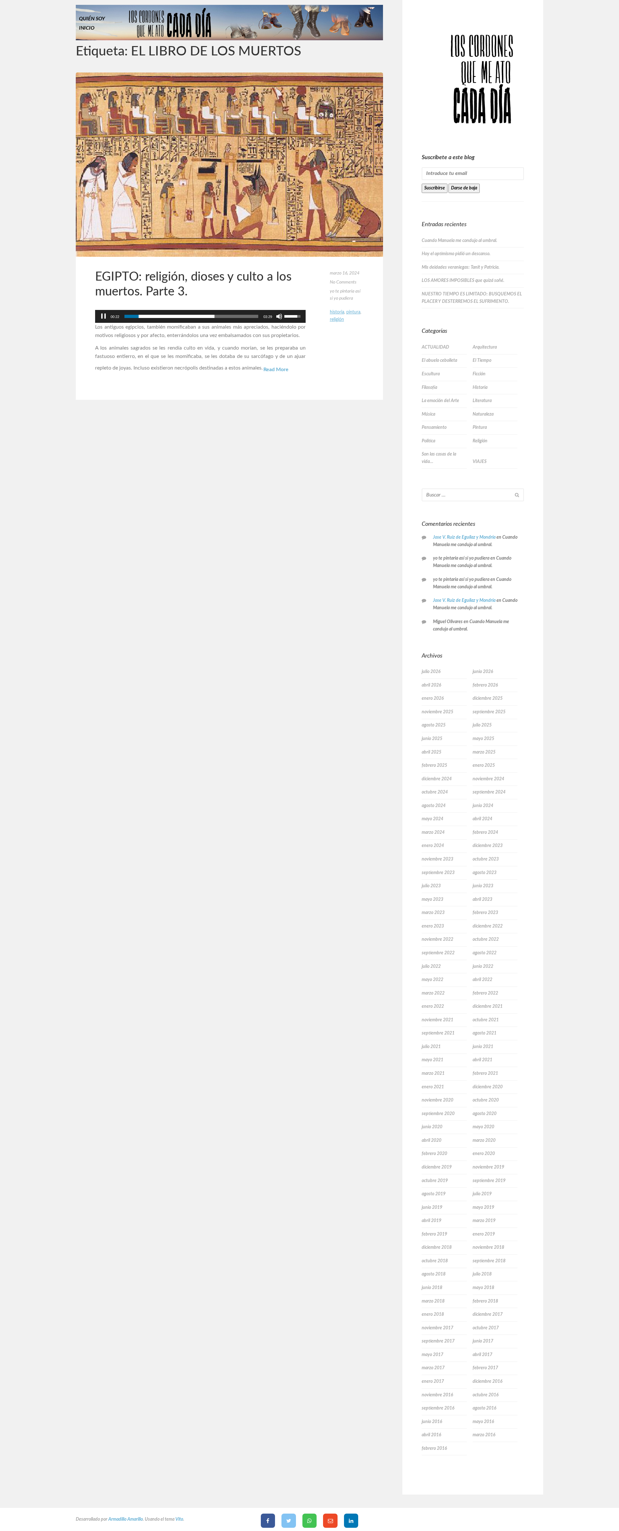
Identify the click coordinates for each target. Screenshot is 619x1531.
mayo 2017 (432, 1355)
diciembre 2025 (488, 698)
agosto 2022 (484, 953)
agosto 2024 (434, 806)
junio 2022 (483, 966)
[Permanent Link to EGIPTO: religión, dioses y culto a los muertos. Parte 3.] (229, 164)
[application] (200, 316)
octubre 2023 (486, 859)
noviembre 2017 (437, 1328)
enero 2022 (433, 1006)
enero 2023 (433, 926)
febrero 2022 (485, 993)
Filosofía (429, 387)
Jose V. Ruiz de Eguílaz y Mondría (464, 537)
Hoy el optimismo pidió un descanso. (456, 254)
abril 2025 (431, 752)
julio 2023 (431, 886)
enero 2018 (433, 1314)
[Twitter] (288, 1521)
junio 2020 (432, 1127)
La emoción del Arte (440, 401)
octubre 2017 (486, 1328)
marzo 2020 (484, 1140)
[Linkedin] (351, 1521)
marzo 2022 (433, 993)
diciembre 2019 (437, 1167)
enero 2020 (484, 1153)
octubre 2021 (486, 1020)
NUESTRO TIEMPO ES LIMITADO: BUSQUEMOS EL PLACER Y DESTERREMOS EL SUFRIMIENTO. (472, 298)
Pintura (353, 312)
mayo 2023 (432, 899)
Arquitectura (485, 347)
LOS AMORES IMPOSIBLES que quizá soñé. (463, 280)
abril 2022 (482, 979)
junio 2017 (483, 1341)
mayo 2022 (432, 979)
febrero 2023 (485, 912)
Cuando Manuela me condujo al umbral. (459, 240)
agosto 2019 (434, 1194)
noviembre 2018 (488, 1247)
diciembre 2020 (488, 1087)
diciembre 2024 (437, 779)
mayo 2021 (432, 1060)
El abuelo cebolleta (439, 360)
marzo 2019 (484, 1220)
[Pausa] (103, 316)
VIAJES (479, 461)
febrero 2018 (485, 1301)
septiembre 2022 (438, 953)
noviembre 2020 (437, 1100)
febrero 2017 (485, 1368)
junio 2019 (432, 1207)
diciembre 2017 (488, 1314)
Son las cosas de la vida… (439, 458)
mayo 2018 (483, 1287)
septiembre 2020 (438, 1114)
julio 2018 (482, 1274)
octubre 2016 (485, 1395)
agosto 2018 (434, 1274)
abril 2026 (431, 685)
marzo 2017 (433, 1368)
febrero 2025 (434, 765)
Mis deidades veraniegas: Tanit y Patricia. (460, 267)
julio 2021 (431, 1047)
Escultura (431, 374)
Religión (337, 319)
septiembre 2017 (438, 1341)
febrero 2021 (485, 1073)
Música (428, 414)
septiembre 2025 (489, 712)
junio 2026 (483, 671)
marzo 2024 (433, 832)
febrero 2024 (485, 832)
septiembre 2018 (489, 1261)
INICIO (86, 28)
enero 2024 (433, 845)
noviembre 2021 (437, 1020)
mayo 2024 (432, 819)
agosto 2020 (484, 1114)
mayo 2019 (483, 1207)
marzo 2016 (484, 1435)
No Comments (343, 282)
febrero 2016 (434, 1448)
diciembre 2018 (437, 1247)
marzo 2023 (433, 912)
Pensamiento (434, 427)
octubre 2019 (435, 1181)
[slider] (191, 316)
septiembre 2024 (489, 792)
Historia (337, 312)
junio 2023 (483, 886)
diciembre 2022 (488, 926)
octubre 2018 (435, 1261)
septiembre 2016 (438, 1408)
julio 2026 (431, 671)
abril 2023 (482, 899)
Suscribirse (434, 188)
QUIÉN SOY (92, 18)
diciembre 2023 (488, 845)
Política (428, 441)
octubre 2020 (486, 1100)
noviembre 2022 (437, 939)
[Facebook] (268, 1521)
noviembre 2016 (437, 1395)
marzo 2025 (484, 752)
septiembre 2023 (438, 873)
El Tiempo (482, 360)
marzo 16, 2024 (344, 273)
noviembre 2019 (488, 1167)
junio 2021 (483, 1047)
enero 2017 (433, 1381)
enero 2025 (484, 765)
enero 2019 (484, 1234)
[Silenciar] (279, 316)
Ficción (479, 374)
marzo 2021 (433, 1073)
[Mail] (330, 1521)
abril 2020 (431, 1140)
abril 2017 (482, 1355)
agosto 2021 (484, 1033)
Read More (276, 369)
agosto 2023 (484, 873)
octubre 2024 (435, 792)
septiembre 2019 (489, 1181)
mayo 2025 (483, 739)
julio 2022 (431, 966)
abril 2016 (431, 1435)
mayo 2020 (483, 1127)
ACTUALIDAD (435, 347)
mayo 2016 (483, 1422)
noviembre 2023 (437, 859)
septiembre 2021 (438, 1033)
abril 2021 (482, 1060)
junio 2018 (432, 1287)
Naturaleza (483, 414)
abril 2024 (482, 819)
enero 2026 (433, 698)
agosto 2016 (484, 1408)
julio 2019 (482, 1194)
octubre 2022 (486, 939)
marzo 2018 (433, 1301)
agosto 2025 (434, 725)
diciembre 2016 (487, 1381)
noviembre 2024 (488, 779)
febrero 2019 (434, 1234)
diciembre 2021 (488, 1006)
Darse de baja (464, 188)
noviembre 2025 (437, 712)
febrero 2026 (485, 685)
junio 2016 (432, 1422)
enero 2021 (433, 1087)
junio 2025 (432, 739)
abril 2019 (431, 1220)
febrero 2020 (434, 1153)
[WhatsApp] (309, 1521)
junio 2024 (483, 806)
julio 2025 (482, 725)
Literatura (482, 401)
